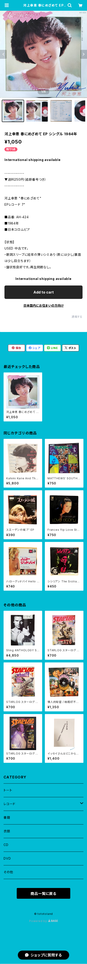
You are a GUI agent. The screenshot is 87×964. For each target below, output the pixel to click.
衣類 (7, 831)
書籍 (7, 817)
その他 (8, 872)
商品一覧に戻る (43, 893)
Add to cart (43, 292)
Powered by (38, 921)
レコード (9, 804)
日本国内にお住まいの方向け (43, 305)
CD (6, 845)
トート (8, 790)
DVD (7, 858)
